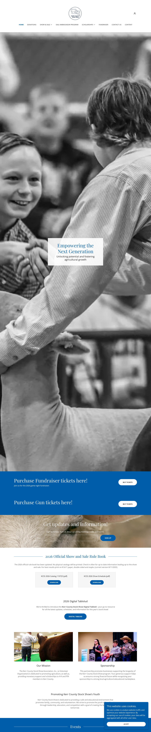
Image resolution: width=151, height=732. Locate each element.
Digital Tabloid (75, 616)
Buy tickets (128, 482)
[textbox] (66, 538)
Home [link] (21, 25)
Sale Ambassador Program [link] (67, 25)
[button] (135, 13)
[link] (75, 13)
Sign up (108, 538)
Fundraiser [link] (103, 25)
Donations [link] (31, 25)
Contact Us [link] (116, 25)
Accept (126, 724)
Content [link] (128, 25)
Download (54, 582)
